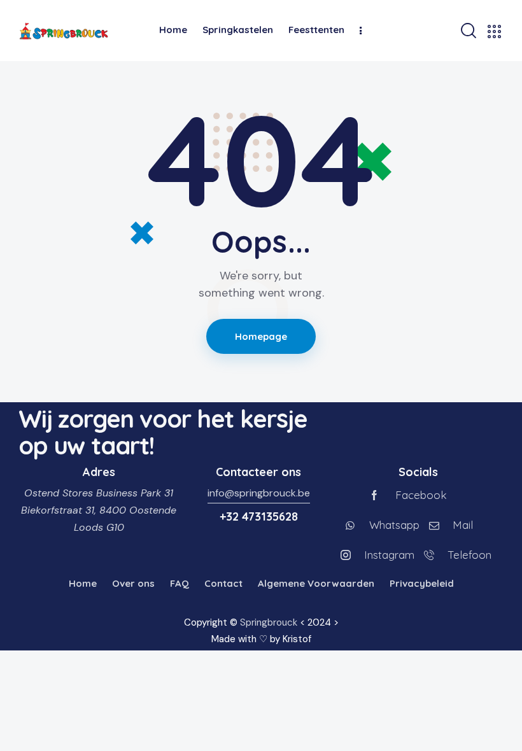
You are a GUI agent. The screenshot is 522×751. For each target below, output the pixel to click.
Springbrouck (268, 622)
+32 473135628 (259, 516)
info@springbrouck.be (259, 493)
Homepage (261, 336)
